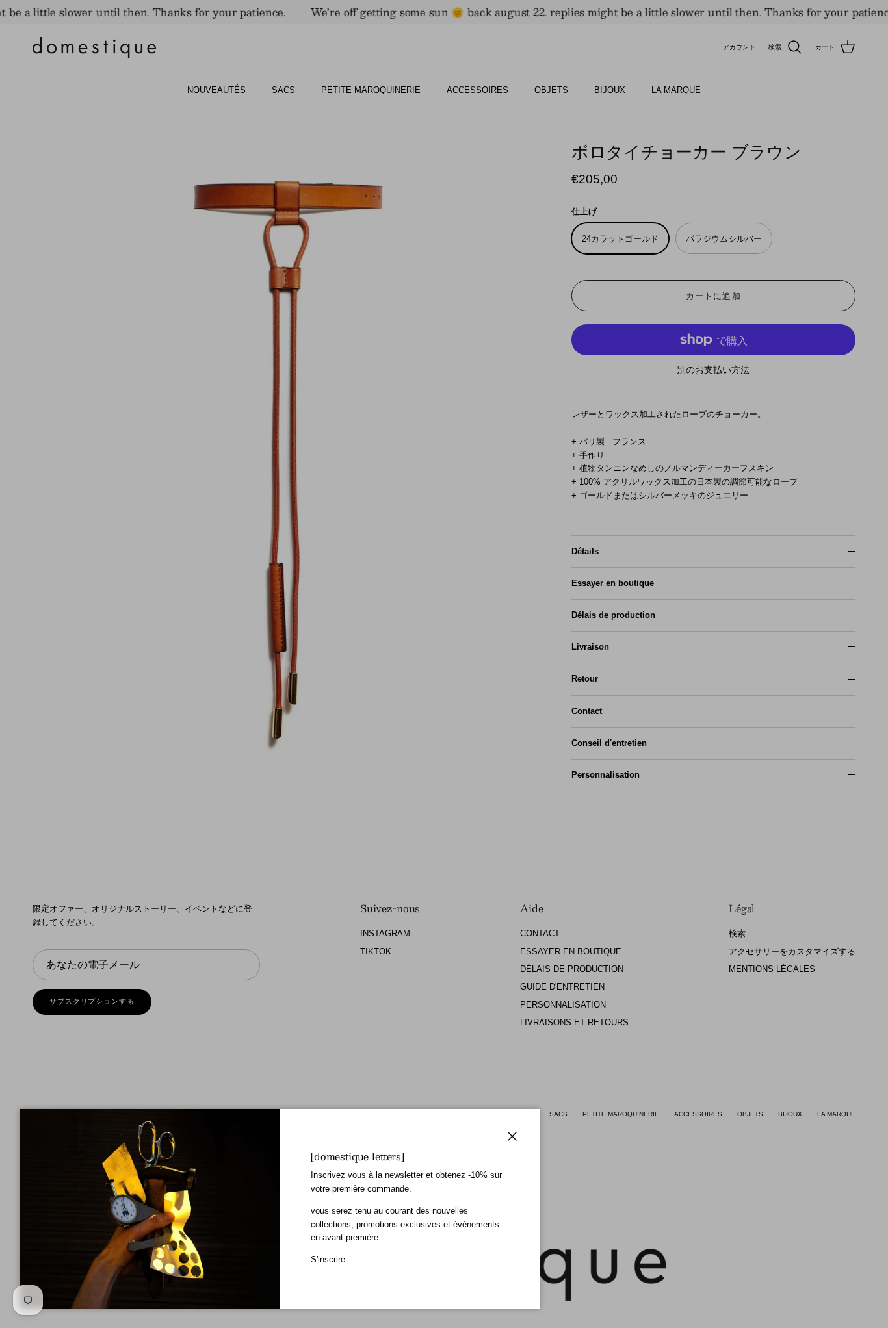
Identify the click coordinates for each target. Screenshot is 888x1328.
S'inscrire (328, 1259)
